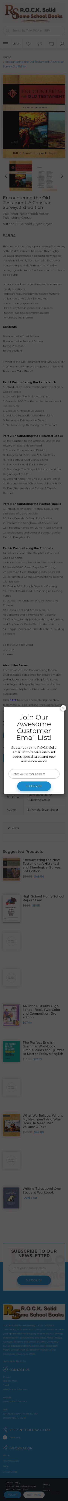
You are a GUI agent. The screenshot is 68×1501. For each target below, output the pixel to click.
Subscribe (34, 786)
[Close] (63, 708)
